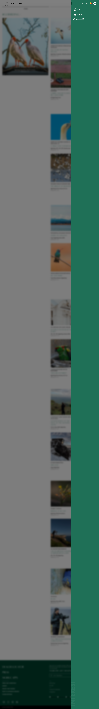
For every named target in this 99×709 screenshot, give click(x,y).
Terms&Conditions (61, 35)
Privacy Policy (71, 35)
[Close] (80, 11)
